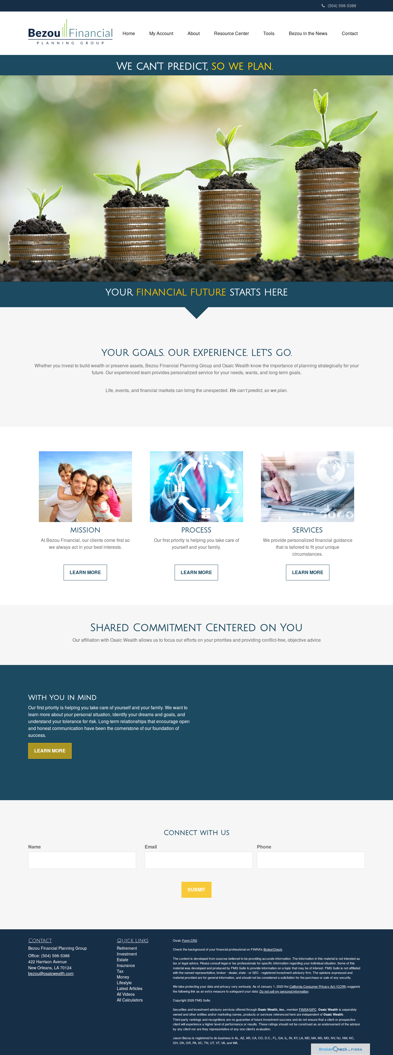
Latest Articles (129, 988)
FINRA (303, 1009)
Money (123, 977)
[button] (161, 33)
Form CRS (189, 940)
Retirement (127, 948)
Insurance (126, 965)
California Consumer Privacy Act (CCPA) (317, 986)
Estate (122, 959)
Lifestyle (124, 982)
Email (151, 847)
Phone (264, 847)
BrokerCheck (273, 949)
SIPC (312, 1009)
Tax (120, 971)
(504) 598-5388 (342, 5)
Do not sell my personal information (284, 991)
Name (34, 847)
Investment (127, 954)
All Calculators (130, 1000)
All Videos (126, 994)
